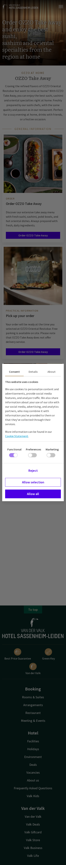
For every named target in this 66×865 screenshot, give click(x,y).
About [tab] (51, 371)
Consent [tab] (14, 371)
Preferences (33, 449)
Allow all (33, 494)
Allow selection (33, 482)
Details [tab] (33, 371)
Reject (33, 470)
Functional (14, 449)
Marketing (52, 449)
